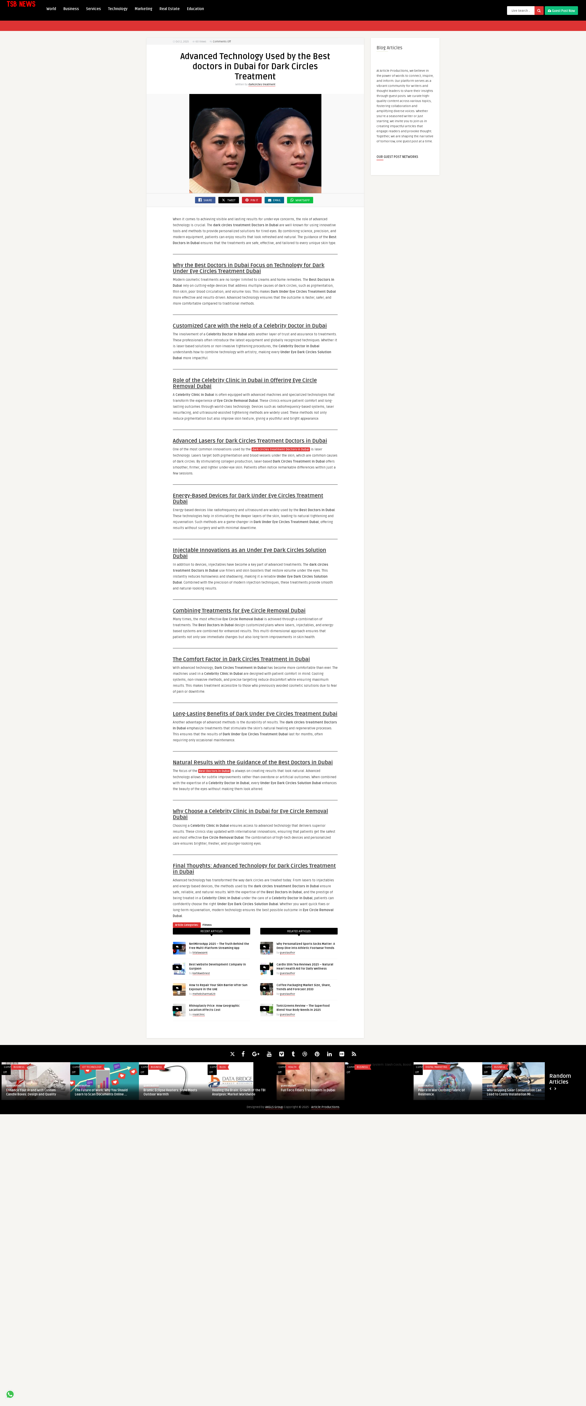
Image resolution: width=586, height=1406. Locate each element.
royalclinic (199, 1014)
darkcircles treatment (261, 84)
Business (71, 9)
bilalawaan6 (200, 952)
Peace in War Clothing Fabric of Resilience (440, 1092)
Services (93, 9)
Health (291, 1067)
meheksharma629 (204, 993)
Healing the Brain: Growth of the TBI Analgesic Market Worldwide (237, 1092)
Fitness (207, 925)
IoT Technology (90, 1067)
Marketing (143, 9)
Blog (221, 1067)
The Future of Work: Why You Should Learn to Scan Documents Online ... (99, 1092)
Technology (118, 9)
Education (195, 9)
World (51, 9)
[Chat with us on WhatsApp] (10, 1395)
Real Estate (169, 9)
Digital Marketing (435, 1067)
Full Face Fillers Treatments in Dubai (306, 1090)
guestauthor (287, 952)
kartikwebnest (201, 973)
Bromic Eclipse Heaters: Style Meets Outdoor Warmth (168, 1092)
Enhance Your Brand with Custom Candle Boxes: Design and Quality (29, 1092)
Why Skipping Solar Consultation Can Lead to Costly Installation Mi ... (512, 1092)
